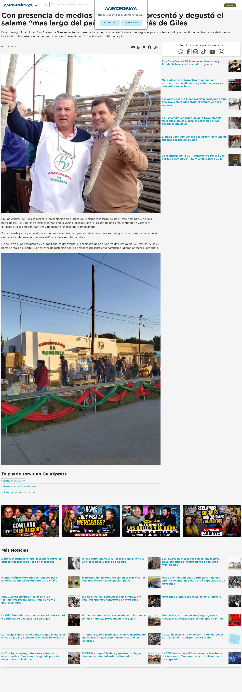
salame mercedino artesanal (19, 486)
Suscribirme (132, 23)
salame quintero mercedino (18, 492)
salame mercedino (13, 480)
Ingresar (230, 5)
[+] (15, 46)
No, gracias (110, 23)
